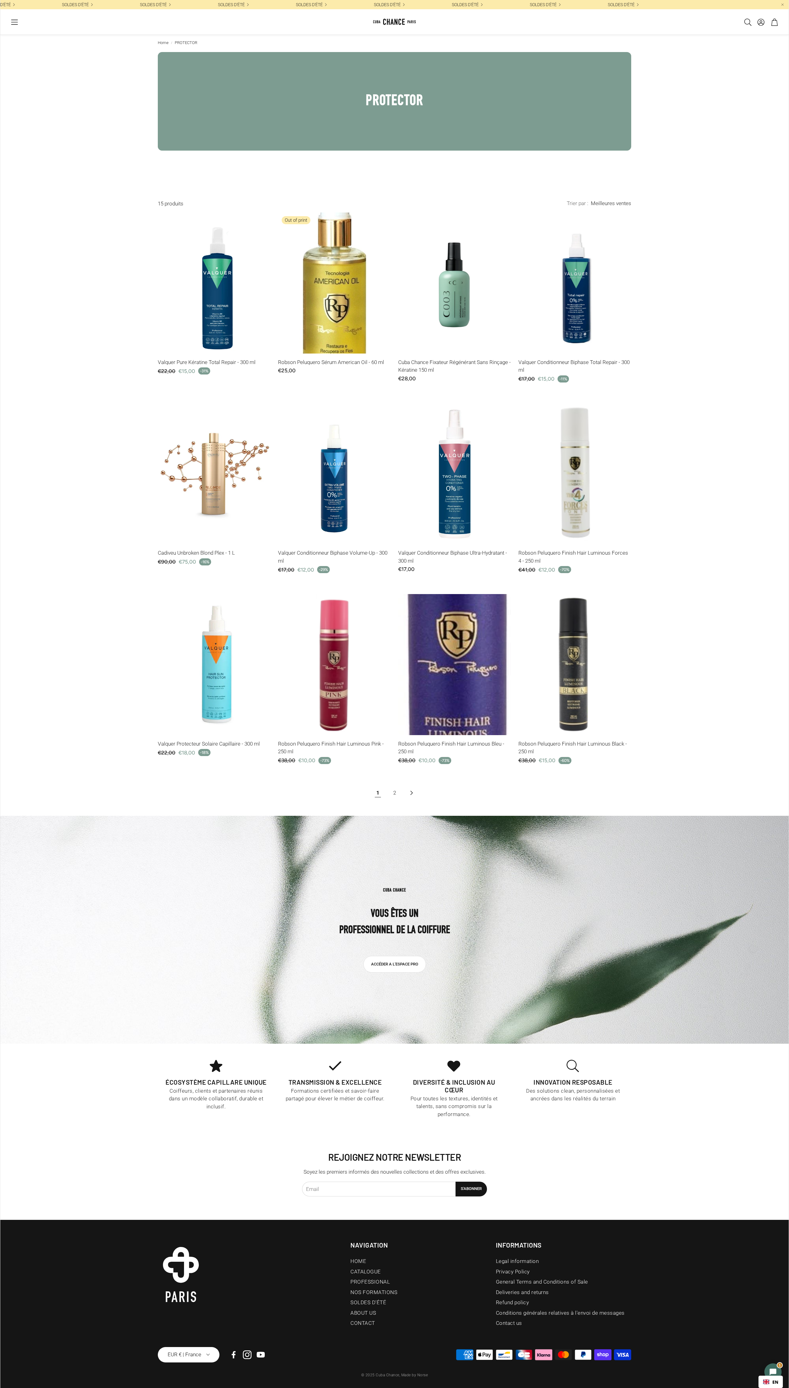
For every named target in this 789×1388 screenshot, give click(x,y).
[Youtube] (260, 1354)
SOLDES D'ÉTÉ (285, 4)
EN (775, 1382)
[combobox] (770, 1382)
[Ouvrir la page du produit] (214, 283)
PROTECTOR (186, 42)
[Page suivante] (411, 793)
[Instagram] (247, 1354)
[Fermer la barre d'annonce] (782, 4)
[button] (14, 22)
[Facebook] (233, 1354)
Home (163, 42)
